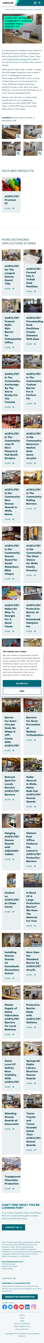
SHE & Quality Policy (22, 1326)
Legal (22, 1321)
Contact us (12, 1227)
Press (22, 1318)
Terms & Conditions (22, 1323)
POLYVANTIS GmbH (23, 1334)
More (8, 208)
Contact (7, 1278)
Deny (22, 691)
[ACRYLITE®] (8, 3)
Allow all (22, 683)
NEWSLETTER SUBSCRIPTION (19, 1297)
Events (22, 1315)
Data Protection (22, 1329)
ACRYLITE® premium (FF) (19, 59)
